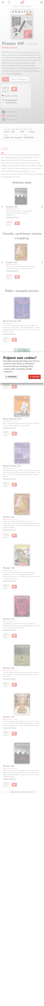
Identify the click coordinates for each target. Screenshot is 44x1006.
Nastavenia (12, 377)
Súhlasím (35, 377)
